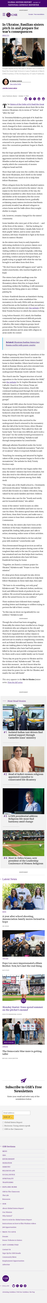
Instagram (25, 1285)
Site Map (32, 1292)
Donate (31, 14)
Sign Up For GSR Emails (11, 1253)
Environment (8, 1159)
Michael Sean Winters (10, 1058)
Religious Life (8, 1171)
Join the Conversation (9, 88)
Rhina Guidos (17, 1014)
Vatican (5, 959)
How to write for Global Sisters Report (17, 1220)
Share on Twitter (34, 98)
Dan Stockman (7, 1014)
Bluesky (13, 1285)
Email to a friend (39, 98)
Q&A (4, 1155)
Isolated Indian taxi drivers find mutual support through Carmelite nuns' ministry (25, 735)
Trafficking (7, 1182)
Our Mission (7, 1212)
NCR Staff (5, 970)
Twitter (17, 1285)
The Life (5, 1195)
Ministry (5, 35)
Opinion (5, 1047)
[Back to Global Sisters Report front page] (11, 15)
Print (43, 98)
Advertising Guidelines (9, 1292)
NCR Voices (9, 1042)
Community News (9, 1257)
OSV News (5, 926)
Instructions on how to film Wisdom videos (19, 1224)
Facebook (21, 1285)
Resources (6, 1199)
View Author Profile (15, 84)
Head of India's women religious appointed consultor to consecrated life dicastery (25, 777)
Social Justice (8, 1175)
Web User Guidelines (23, 1292)
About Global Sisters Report (13, 1208)
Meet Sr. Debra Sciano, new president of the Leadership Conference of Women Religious (25, 861)
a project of (24, 3)
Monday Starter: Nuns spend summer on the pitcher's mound (22, 1008)
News (4, 912)
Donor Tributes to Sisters (12, 1240)
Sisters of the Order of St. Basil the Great (27, 104)
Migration (7, 1163)
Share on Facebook (30, 98)
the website (34, 308)
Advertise (6, 1265)
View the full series (15, 682)
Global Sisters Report (5, 1278)
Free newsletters (39, 14)
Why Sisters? (7, 1216)
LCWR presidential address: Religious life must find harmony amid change (23, 819)
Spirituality (8, 1179)
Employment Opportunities (13, 1261)
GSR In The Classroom (11, 1192)
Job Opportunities (9, 1227)
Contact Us (6, 1249)
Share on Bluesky (25, 98)
